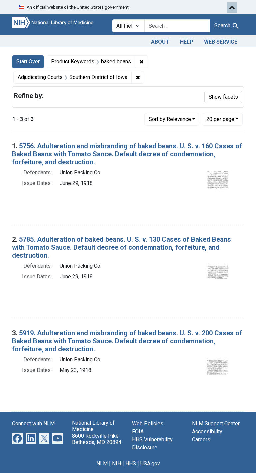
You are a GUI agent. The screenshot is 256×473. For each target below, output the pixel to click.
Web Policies (147, 423)
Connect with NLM (33, 423)
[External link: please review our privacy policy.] (17, 438)
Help (186, 42)
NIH (116, 463)
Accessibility (207, 431)
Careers (201, 439)
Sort (170, 119)
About (160, 42)
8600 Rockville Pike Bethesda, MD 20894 (96, 439)
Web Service (220, 42)
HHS (130, 463)
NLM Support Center (216, 423)
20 (220, 119)
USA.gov (150, 463)
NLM (102, 463)
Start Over (28, 61)
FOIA (138, 431)
